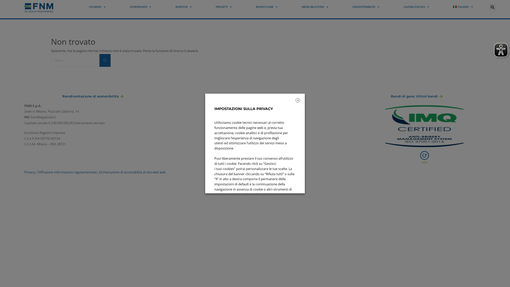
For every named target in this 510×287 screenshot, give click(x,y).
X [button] (298, 100)
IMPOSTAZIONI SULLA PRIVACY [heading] (243, 109)
